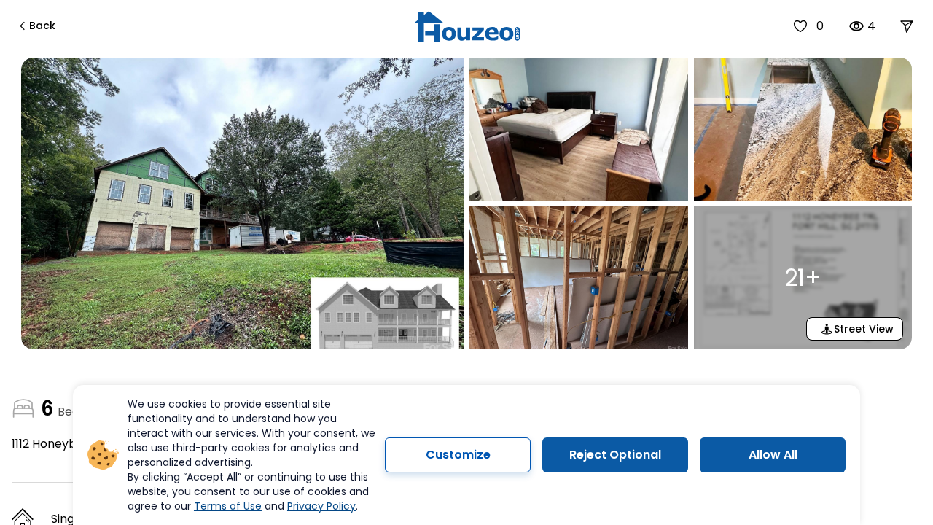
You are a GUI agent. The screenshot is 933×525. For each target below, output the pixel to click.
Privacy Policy (321, 506)
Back (42, 25)
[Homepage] (467, 26)
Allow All (773, 454)
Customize (458, 454)
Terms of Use (228, 506)
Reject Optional (615, 454)
